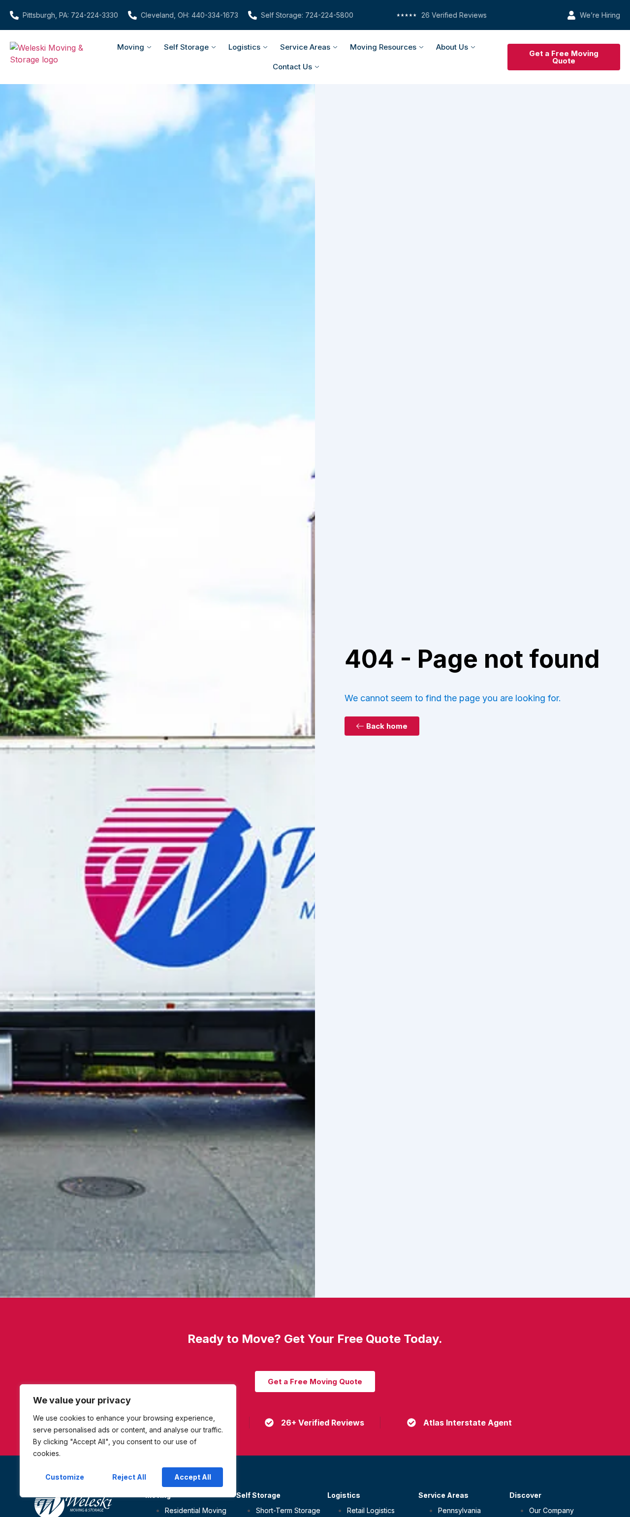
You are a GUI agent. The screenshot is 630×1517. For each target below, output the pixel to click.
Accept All (192, 1477)
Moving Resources (383, 47)
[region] (128, 1440)
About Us (452, 47)
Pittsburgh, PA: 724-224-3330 (70, 15)
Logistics (244, 47)
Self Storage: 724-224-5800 (307, 15)
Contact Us (292, 66)
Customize (64, 1477)
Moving (130, 47)
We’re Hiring (600, 15)
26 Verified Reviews (454, 15)
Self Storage (186, 47)
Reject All (129, 1477)
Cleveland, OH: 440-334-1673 (189, 15)
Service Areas (305, 47)
